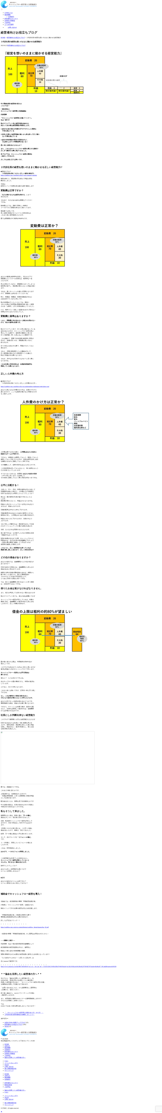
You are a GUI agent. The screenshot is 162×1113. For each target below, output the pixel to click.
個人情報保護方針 (10, 1068)
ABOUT (7, 1046)
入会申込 (7, 22)
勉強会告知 (8, 1085)
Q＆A (6, 1061)
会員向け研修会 (9, 20)
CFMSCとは (8, 13)
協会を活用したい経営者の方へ (15, 1057)
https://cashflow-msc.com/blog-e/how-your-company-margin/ (19, 175)
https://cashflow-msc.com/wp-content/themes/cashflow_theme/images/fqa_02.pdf (25, 927)
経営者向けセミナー (11, 18)
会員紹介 (11, 16)
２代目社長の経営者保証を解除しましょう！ (19, 1014)
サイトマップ (9, 1070)
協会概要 (7, 14)
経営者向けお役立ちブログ (17, 45)
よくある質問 (9, 24)
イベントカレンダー (11, 1063)
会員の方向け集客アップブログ (15, 1022)
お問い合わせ (12, 27)
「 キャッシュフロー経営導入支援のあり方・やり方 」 (24, 1012)
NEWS (6, 1026)
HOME (6, 1044)
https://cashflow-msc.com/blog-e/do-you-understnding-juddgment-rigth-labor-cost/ (25, 386)
